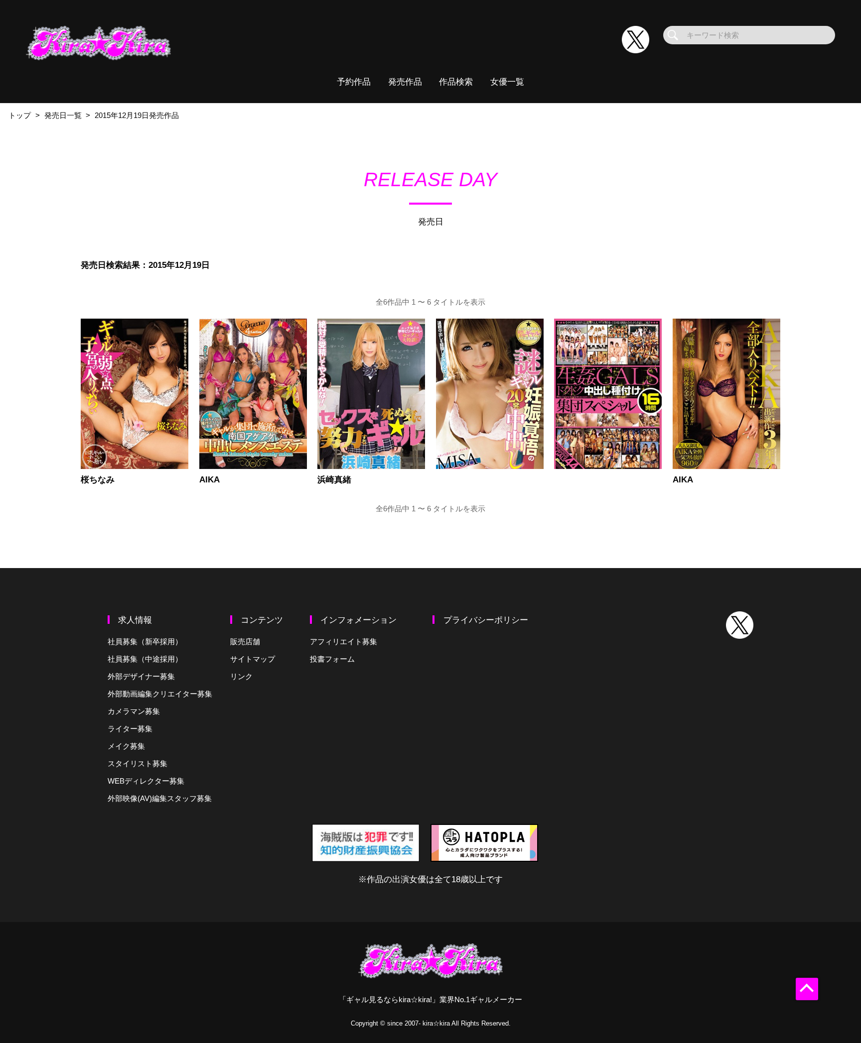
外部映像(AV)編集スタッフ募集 (160, 798)
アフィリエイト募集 (343, 641)
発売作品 (405, 82)
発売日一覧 (63, 115)
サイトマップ (252, 659)
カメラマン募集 (134, 711)
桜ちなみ (98, 479)
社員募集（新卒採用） (145, 641)
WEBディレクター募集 (146, 781)
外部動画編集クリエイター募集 (160, 694)
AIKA (209, 479)
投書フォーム (332, 659)
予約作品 (354, 82)
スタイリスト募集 (137, 763)
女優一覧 (507, 82)
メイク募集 (126, 746)
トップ (19, 115)
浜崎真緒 (334, 479)
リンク (241, 676)
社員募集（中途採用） (145, 659)
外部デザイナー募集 (141, 676)
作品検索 (456, 82)
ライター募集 (130, 728)
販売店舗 (245, 641)
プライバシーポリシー (485, 620)
